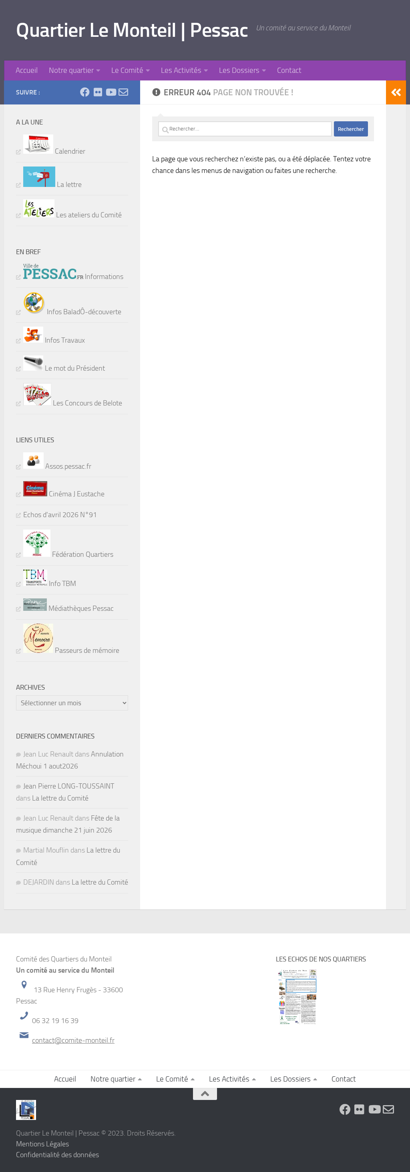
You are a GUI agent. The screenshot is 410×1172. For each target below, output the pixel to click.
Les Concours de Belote (86, 403)
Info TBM (61, 583)
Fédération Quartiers (81, 554)
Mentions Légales (42, 1144)
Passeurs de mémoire (86, 650)
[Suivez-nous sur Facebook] (85, 92)
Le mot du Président (74, 368)
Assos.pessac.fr (67, 466)
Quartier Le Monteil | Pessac (132, 30)
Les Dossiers (239, 70)
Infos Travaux (64, 340)
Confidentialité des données (57, 1154)
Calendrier (69, 151)
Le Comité (127, 70)
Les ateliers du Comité (88, 215)
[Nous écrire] (123, 92)
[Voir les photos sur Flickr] (97, 92)
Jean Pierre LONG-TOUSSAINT (68, 786)
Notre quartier (71, 70)
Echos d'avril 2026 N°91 (60, 514)
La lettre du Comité (60, 798)
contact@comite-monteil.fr (73, 1040)
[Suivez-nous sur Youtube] (110, 92)
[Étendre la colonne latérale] (396, 92)
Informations (103, 276)
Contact (289, 70)
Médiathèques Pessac (80, 608)
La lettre (68, 184)
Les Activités (181, 70)
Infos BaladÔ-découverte (83, 311)
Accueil (27, 70)
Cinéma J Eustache (76, 494)
